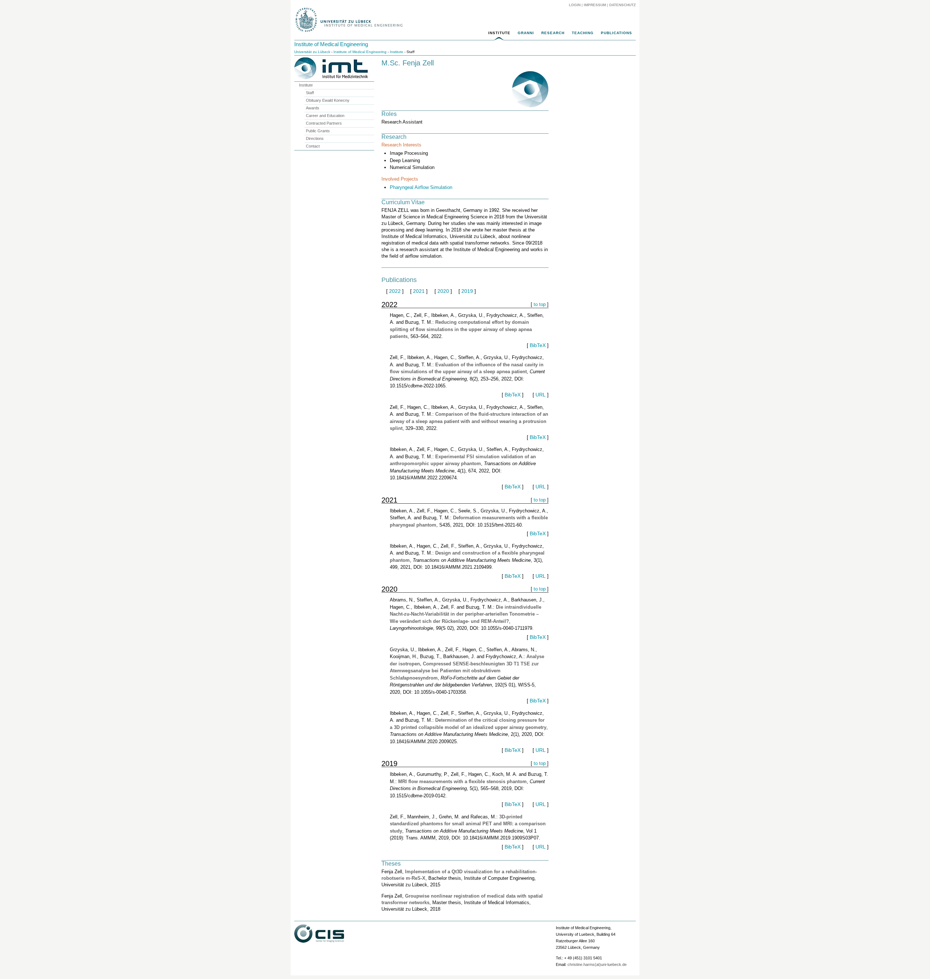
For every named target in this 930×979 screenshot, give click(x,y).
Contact (313, 146)
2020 (443, 291)
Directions (315, 138)
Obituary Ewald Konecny (327, 100)
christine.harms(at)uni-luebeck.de (597, 964)
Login (575, 5)
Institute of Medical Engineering (331, 44)
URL (540, 395)
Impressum (595, 5)
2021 (419, 291)
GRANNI (526, 33)
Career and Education (325, 115)
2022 (395, 291)
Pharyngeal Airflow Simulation (421, 187)
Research (553, 33)
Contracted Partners (324, 123)
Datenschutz (622, 5)
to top (540, 304)
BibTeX (538, 345)
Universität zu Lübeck (312, 52)
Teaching (583, 33)
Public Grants (318, 131)
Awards (312, 108)
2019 (467, 291)
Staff (310, 92)
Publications (616, 33)
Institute (499, 33)
